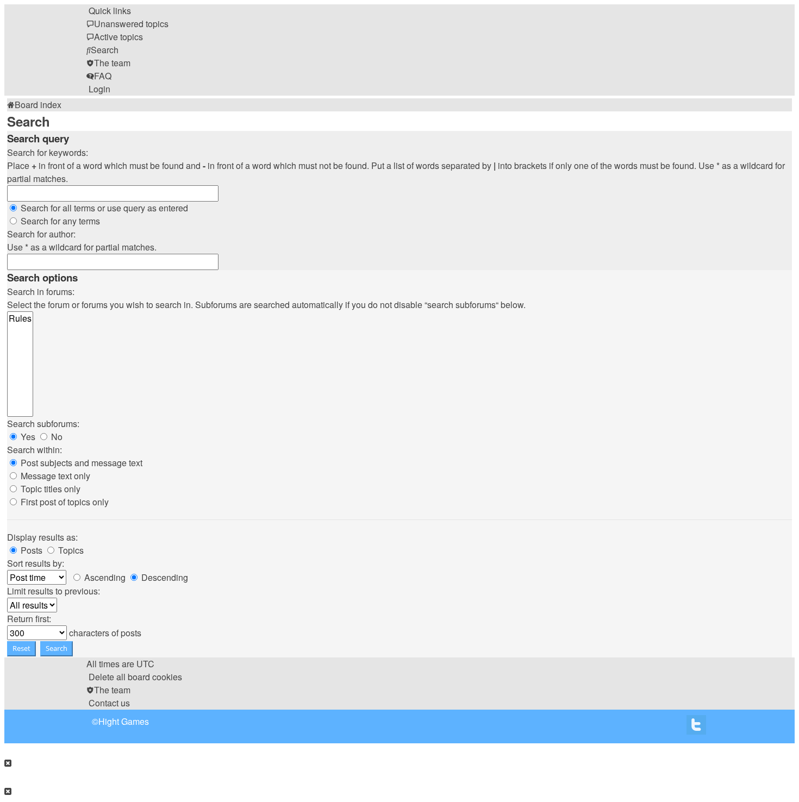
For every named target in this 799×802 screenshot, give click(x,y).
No (56, 436)
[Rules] (20, 318)
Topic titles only (49, 489)
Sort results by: (35, 563)
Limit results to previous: (53, 591)
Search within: (34, 449)
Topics (70, 550)
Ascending (104, 577)
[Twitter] (696, 727)
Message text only (54, 475)
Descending (163, 577)
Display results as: (42, 537)
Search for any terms (59, 221)
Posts (30, 550)
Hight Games (123, 721)
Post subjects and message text (80, 462)
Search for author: (41, 234)
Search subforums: (43, 423)
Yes (26, 436)
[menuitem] (127, 23)
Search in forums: (40, 291)
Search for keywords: (47, 152)
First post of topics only (63, 502)
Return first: (29, 618)
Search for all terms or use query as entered (103, 208)
